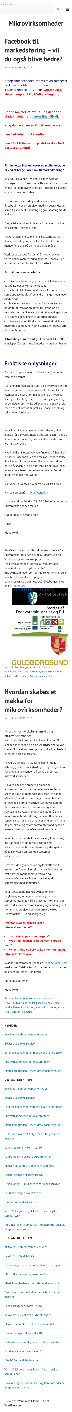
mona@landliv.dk (46, 116)
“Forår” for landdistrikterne (21, 1202)
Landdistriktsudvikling (48, 1002)
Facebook (35, 671)
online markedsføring (16, 676)
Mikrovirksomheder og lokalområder (26, 1061)
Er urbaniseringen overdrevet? (22, 1193)
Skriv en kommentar (41, 676)
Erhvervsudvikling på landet (19, 1002)
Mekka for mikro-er (23, 1007)
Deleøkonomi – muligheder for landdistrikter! (32, 1184)
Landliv (8, 1007)
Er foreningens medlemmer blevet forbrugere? (33, 1052)
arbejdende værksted (16, 671)
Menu (67, 9)
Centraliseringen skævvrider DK (23, 1175)
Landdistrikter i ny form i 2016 (23, 1147)
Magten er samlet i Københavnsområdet (29, 1165)
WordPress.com (13, 1405)
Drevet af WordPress (17, 1401)
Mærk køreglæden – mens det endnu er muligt (33, 1071)
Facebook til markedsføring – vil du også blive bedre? (33, 50)
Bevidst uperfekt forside (19, 1043)
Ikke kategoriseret (25, 667)
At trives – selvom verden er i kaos (25, 1034)
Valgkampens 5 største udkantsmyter (27, 1156)
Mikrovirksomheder (51, 671)
